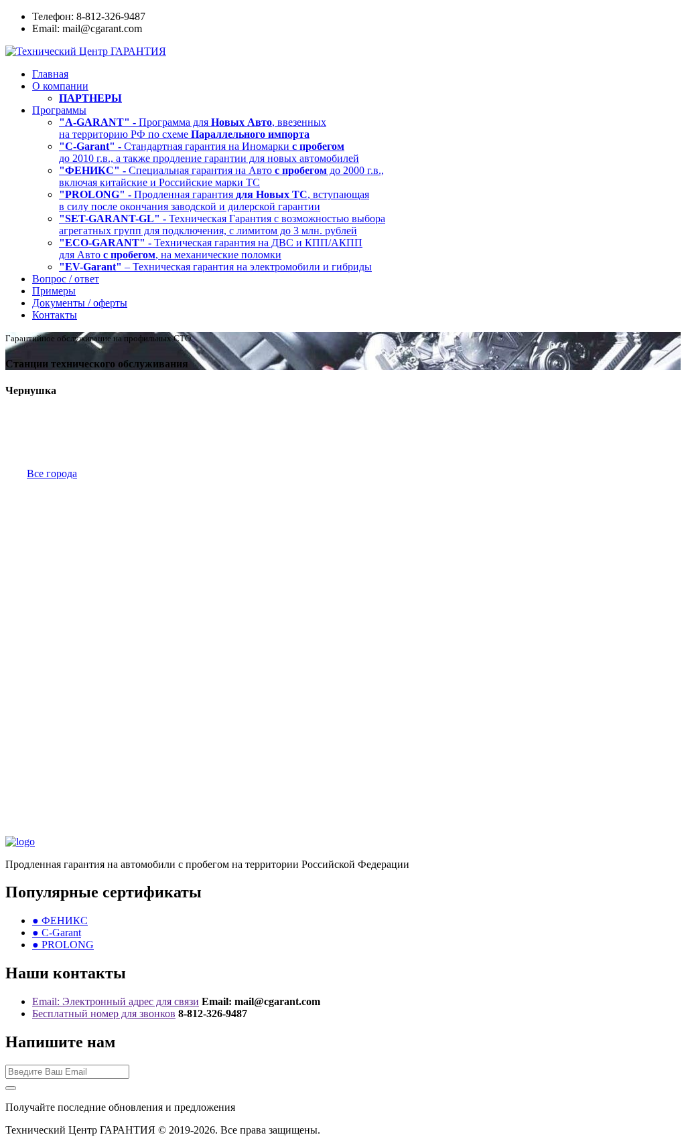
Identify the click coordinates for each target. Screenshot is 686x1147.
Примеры (54, 290)
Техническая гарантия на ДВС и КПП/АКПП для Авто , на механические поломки (210, 248)
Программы (59, 110)
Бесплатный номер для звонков (104, 1013)
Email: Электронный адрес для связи (115, 1001)
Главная (50, 74)
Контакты (54, 315)
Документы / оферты (79, 302)
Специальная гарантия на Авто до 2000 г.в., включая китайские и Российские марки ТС (221, 176)
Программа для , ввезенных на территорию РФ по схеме (192, 128)
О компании (60, 86)
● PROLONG (63, 944)
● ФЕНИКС (60, 920)
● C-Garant (56, 932)
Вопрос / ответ (65, 278)
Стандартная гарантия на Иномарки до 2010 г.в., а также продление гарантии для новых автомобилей (209, 152)
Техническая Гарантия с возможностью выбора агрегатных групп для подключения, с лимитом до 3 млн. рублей (222, 224)
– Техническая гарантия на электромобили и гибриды (215, 266)
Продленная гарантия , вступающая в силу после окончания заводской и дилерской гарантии (214, 200)
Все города (52, 473)
